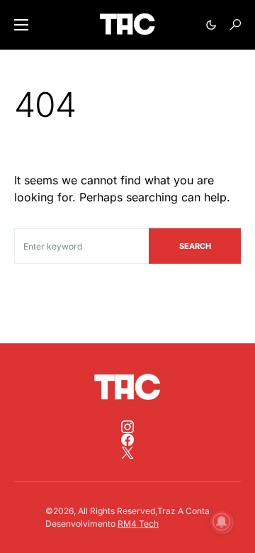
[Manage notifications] (221, 521)
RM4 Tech (138, 523)
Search (195, 246)
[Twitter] (127, 452)
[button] (21, 24)
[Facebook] (127, 439)
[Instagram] (127, 426)
